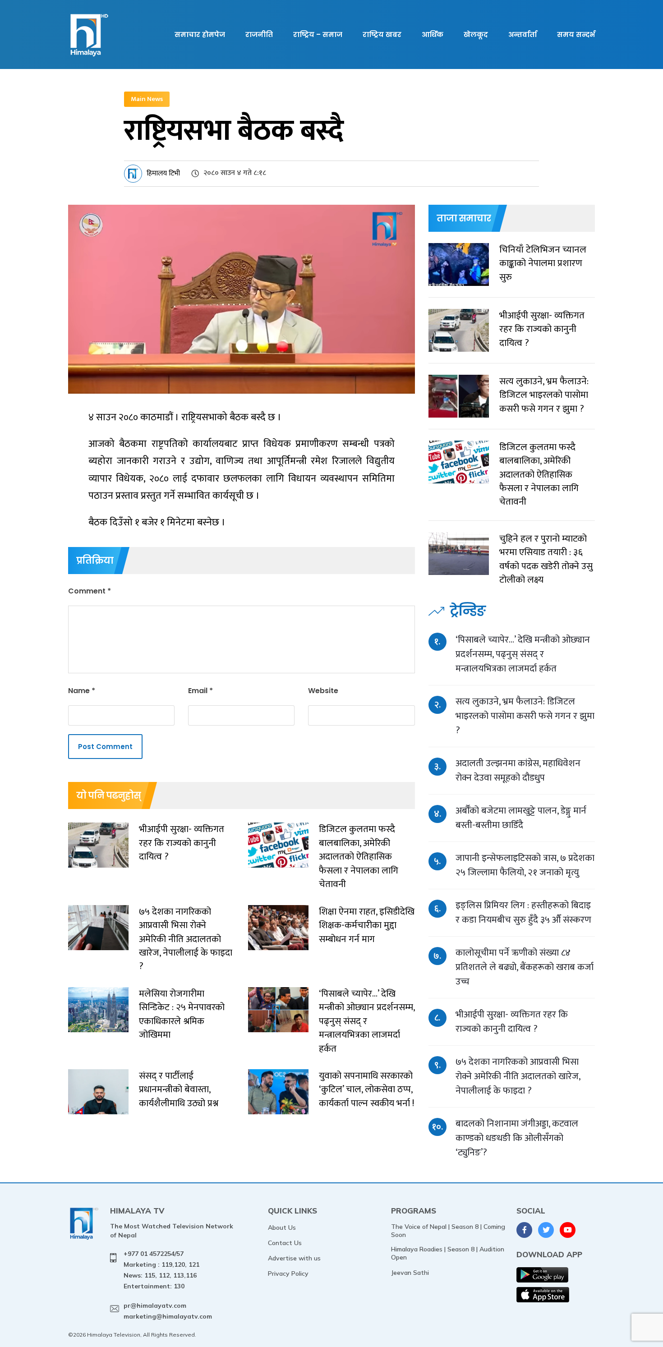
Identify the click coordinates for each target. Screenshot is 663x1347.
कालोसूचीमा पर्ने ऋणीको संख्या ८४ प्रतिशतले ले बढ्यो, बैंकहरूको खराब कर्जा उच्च (525, 967)
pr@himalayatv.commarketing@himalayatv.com (168, 1310)
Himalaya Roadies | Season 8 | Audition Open (447, 1253)
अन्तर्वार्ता (522, 34)
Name (81, 690)
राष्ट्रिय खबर (382, 34)
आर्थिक (432, 34)
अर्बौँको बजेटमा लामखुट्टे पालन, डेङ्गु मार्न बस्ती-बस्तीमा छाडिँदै (521, 818)
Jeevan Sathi (410, 1273)
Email (200, 690)
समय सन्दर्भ (576, 34)
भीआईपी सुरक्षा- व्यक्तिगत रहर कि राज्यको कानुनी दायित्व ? (512, 1022)
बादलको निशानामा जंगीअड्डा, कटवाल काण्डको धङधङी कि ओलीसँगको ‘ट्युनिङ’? (517, 1138)
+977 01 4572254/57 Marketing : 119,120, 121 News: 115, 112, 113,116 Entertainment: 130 (161, 1270)
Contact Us (285, 1243)
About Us (282, 1227)
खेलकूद (476, 34)
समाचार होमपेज (200, 34)
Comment (89, 591)
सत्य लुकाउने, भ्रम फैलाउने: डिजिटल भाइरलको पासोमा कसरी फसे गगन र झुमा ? (525, 716)
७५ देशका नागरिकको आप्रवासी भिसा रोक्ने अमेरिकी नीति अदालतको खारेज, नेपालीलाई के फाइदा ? (518, 1076)
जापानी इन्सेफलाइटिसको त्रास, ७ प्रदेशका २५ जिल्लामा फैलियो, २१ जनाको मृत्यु (525, 865)
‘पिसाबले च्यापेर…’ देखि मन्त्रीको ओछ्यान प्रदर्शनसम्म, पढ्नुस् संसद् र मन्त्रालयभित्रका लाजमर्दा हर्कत (523, 654)
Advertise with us (294, 1258)
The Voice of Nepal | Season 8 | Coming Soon (448, 1231)
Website (323, 690)
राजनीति (259, 34)
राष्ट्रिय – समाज (317, 34)
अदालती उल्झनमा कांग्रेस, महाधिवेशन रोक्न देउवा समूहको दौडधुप (518, 770)
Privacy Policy (288, 1273)
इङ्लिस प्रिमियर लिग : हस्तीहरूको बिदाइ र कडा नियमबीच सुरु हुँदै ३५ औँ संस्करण (523, 912)
